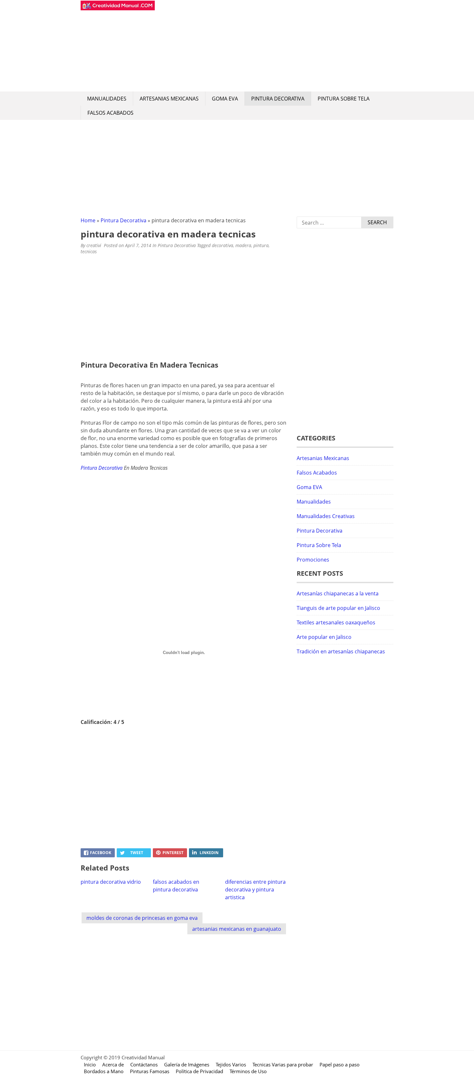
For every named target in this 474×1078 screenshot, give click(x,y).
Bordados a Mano (103, 1071)
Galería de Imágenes (186, 1064)
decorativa (222, 245)
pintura (261, 245)
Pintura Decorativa (277, 98)
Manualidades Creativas (326, 516)
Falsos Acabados (110, 112)
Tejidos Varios (231, 1064)
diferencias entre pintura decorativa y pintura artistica (255, 889)
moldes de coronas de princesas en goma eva (142, 917)
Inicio (90, 1064)
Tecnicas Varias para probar (282, 1064)
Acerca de (113, 1064)
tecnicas (89, 251)
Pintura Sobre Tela (344, 98)
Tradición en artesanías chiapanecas (341, 651)
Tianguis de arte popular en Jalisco (338, 607)
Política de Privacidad (199, 1071)
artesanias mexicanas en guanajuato (236, 928)
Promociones (313, 559)
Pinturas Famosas (149, 1071)
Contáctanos (144, 1064)
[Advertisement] (274, 46)
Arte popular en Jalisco (324, 636)
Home (88, 220)
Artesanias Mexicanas (169, 98)
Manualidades (106, 98)
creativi (93, 245)
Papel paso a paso (340, 1064)
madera (243, 245)
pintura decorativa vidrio (111, 881)
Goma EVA (225, 98)
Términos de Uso (248, 1071)
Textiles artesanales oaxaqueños (336, 622)
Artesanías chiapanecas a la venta (338, 593)
